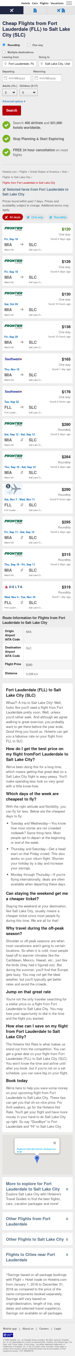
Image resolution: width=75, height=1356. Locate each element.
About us (28, 1328)
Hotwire (11, 3)
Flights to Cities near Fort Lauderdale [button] (30, 1257)
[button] (37, 1159)
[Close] (54, 1143)
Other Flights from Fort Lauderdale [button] (28, 1221)
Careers (44, 1328)
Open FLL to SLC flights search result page (37, 401)
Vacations (57, 3)
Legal (57, 1328)
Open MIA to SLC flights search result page (37, 238)
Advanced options (12, 101)
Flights (44, 3)
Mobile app (10, 1328)
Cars (35, 3)
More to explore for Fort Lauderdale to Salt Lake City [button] (33, 1186)
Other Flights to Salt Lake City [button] (35, 1239)
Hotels (25, 3)
